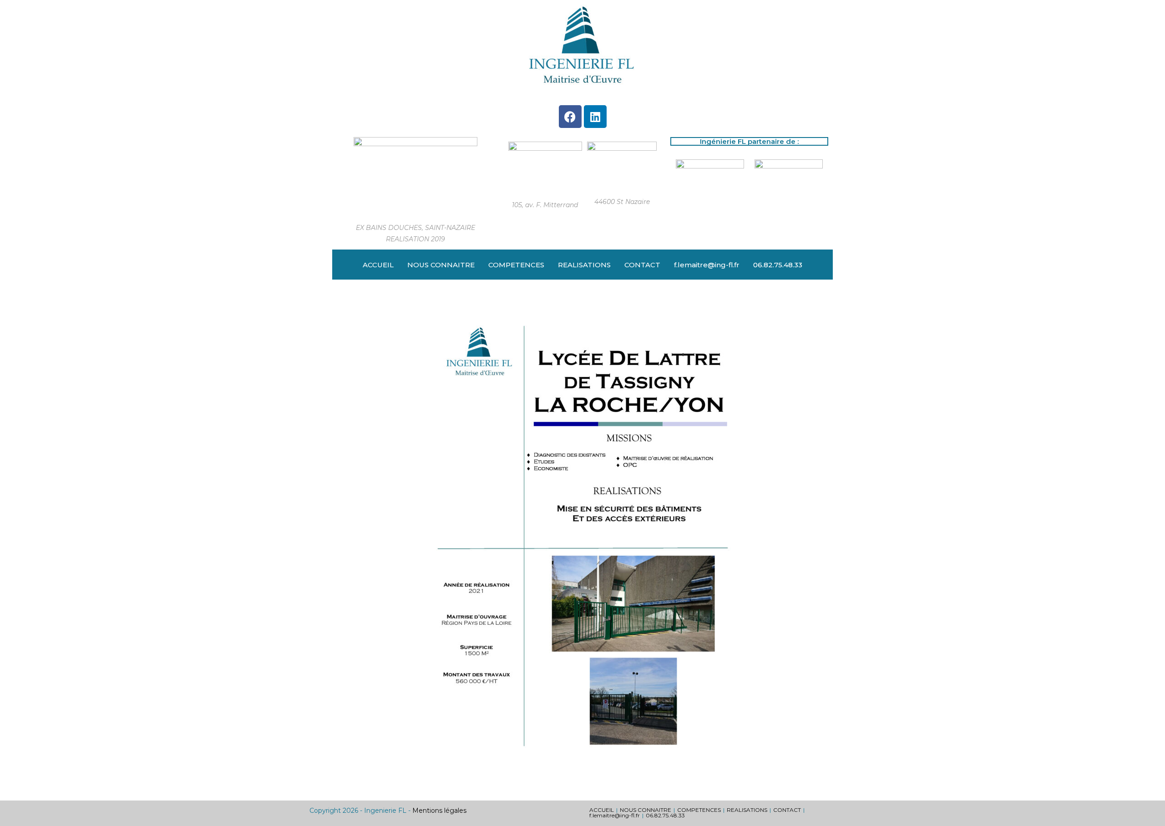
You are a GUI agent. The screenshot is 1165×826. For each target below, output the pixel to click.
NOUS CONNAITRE (441, 264)
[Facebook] (570, 116)
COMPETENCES (516, 264)
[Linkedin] (595, 116)
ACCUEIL (378, 264)
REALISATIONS (584, 264)
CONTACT (642, 264)
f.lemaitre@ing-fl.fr (707, 264)
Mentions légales (439, 810)
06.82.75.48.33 (777, 264)
